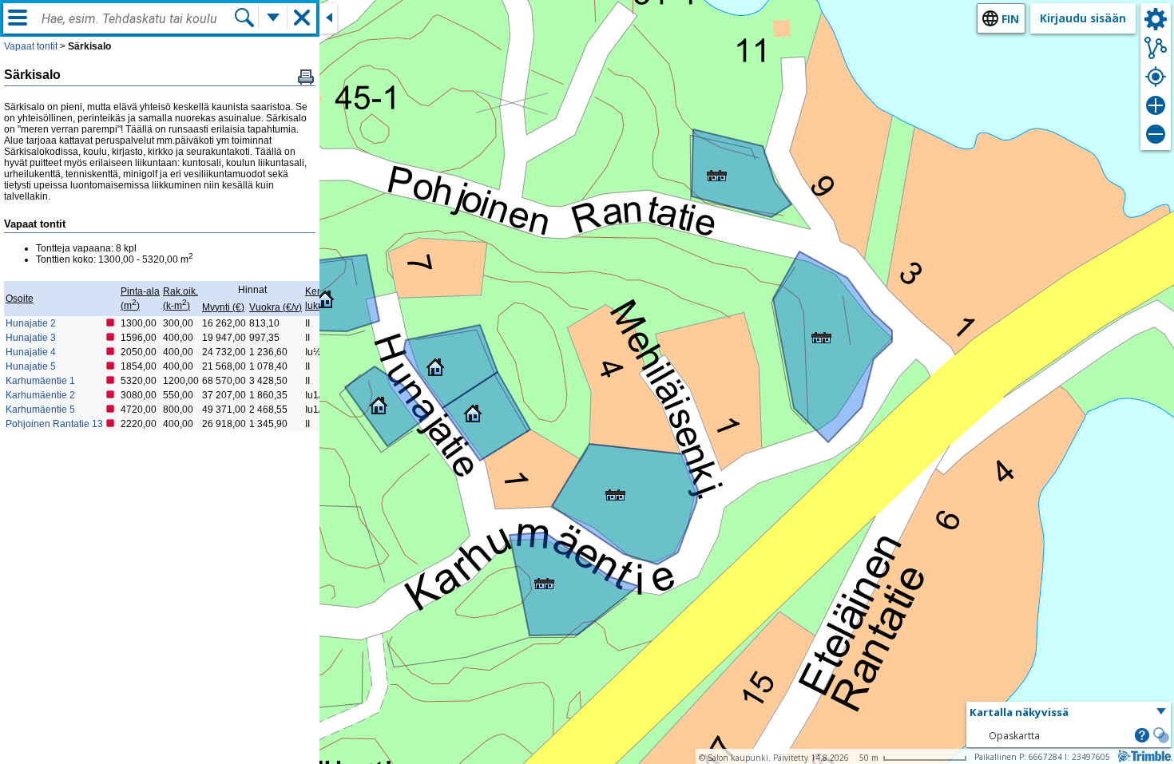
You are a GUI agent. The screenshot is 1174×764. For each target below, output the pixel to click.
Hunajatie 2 (31, 323)
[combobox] (137, 19)
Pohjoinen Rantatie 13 (54, 424)
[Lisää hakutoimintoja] (273, 17)
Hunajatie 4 (31, 352)
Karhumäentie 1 (40, 380)
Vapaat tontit (31, 46)
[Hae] (244, 17)
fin (1010, 18)
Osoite (20, 298)
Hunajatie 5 (31, 366)
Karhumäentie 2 (40, 395)
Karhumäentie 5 (40, 409)
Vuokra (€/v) (275, 307)
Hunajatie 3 (31, 337)
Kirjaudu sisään (1083, 18)
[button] (613, 488)
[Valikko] (17, 17)
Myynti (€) (223, 307)
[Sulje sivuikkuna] (328, 18)
